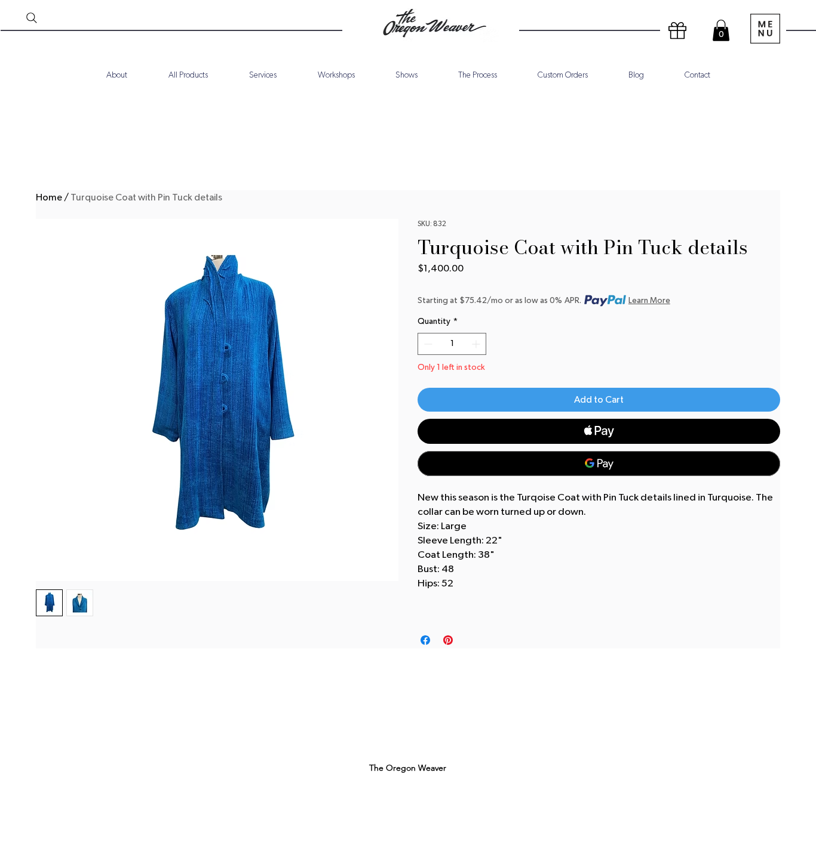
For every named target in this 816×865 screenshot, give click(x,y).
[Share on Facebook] (425, 640)
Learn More (649, 300)
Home (49, 197)
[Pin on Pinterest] (448, 640)
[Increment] (477, 343)
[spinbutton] (452, 343)
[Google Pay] (599, 463)
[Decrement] (426, 343)
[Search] (31, 17)
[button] (721, 30)
